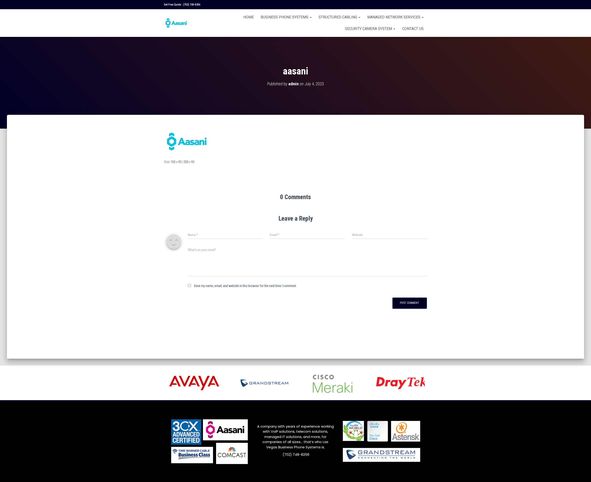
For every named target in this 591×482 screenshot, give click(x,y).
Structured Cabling (338, 17)
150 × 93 (176, 162)
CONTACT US (413, 29)
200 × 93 (189, 162)
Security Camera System (369, 29)
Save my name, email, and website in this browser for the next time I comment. (245, 286)
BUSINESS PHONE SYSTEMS (285, 17)
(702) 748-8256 (191, 4)
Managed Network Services (394, 17)
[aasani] (187, 141)
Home (248, 17)
